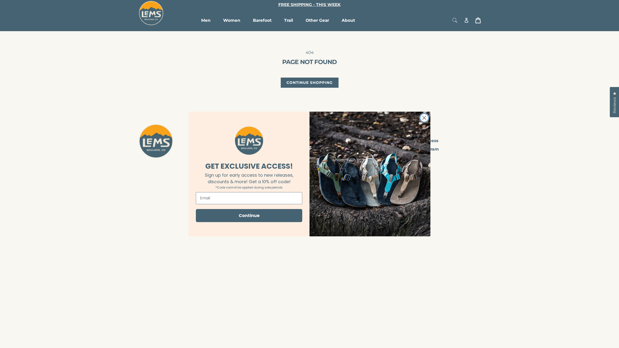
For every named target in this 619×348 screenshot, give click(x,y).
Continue (249, 215)
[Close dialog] (424, 118)
